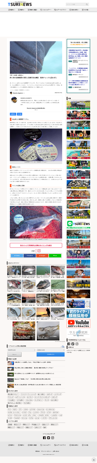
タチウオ (55, 412)
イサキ (26, 409)
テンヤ (47, 400)
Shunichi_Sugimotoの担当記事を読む (36, 108)
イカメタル (29, 400)
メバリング (57, 394)
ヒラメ (10, 415)
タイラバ (30, 397)
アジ (9, 409)
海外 (44, 427)
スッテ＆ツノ (39, 400)
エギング (49, 394)
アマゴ (43, 412)
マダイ (15, 409)
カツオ (37, 418)
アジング (10, 397)
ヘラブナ (44, 418)
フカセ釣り (11, 400)
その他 (19, 114)
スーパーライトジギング (42, 397)
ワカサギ (17, 418)
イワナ (49, 412)
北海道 (10, 424)
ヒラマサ (32, 409)
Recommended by (58, 341)
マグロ (31, 418)
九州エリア (38, 427)
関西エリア (11, 427)
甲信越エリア (36, 424)
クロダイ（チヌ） (44, 415)
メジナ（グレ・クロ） (30, 415)
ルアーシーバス (20, 397)
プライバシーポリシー (46, 451)
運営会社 (37, 451)
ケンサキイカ (50, 409)
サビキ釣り (27, 403)
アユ (29, 412)
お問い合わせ (56, 451)
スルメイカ (40, 409)
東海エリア (54, 424)
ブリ (20, 409)
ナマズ (24, 412)
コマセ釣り (20, 400)
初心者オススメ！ (13, 394)
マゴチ (10, 418)
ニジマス (36, 412)
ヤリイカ (24, 418)
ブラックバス (53, 418)
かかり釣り (54, 400)
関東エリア (26, 424)
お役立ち (13, 114)
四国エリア (29, 427)
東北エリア (17, 424)
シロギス (54, 415)
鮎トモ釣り (41, 394)
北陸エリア (45, 424)
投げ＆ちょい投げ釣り (15, 403)
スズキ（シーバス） (14, 412)
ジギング (54, 397)
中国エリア (20, 427)
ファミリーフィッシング (28, 394)
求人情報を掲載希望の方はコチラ (78, 44)
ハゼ (60, 415)
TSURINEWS (47, 454)
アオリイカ (17, 415)
